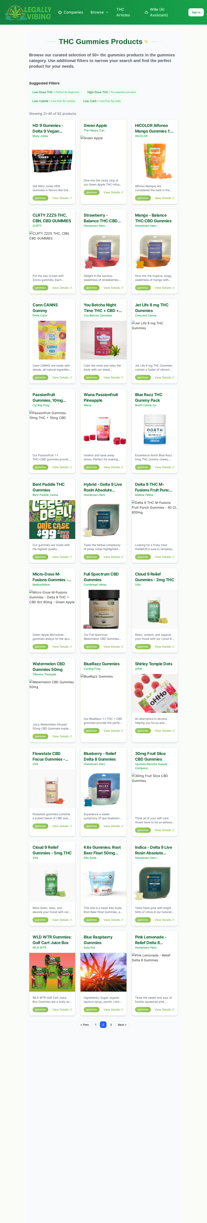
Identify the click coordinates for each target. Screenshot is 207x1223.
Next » (122, 1024)
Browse (97, 12)
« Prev (84, 1024)
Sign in (196, 12)
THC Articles (123, 12)
